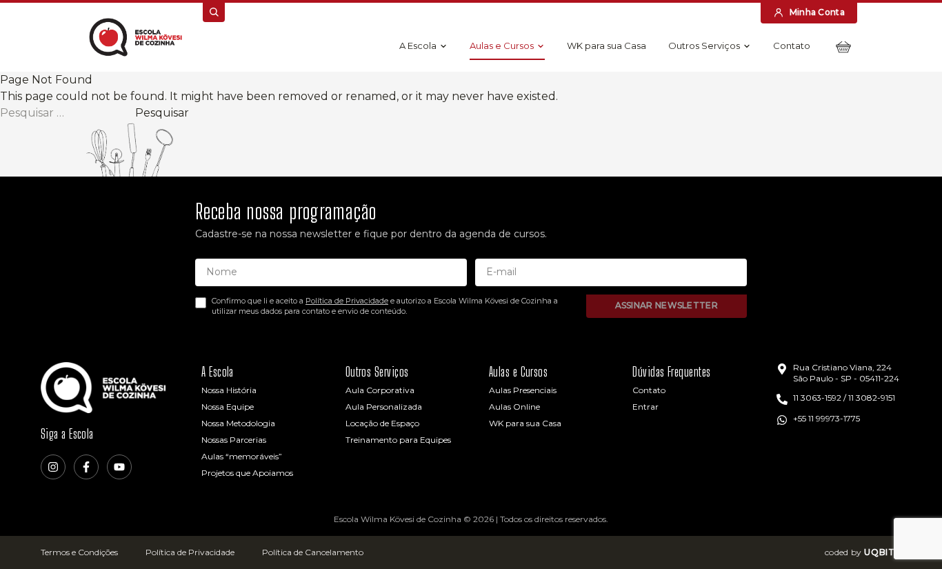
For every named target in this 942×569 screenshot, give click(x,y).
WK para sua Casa (606, 45)
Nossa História (229, 390)
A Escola (418, 45)
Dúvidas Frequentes (671, 371)
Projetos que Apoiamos (247, 473)
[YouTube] (119, 467)
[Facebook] (86, 467)
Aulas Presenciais (523, 390)
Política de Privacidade (346, 301)
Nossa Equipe (227, 406)
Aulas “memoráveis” (241, 456)
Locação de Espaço (382, 423)
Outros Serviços (704, 45)
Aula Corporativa (379, 390)
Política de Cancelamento (312, 552)
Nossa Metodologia (238, 423)
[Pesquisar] (214, 12)
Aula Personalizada (383, 406)
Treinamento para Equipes (398, 440)
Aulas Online (514, 406)
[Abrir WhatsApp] (907, 534)
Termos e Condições (79, 552)
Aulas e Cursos (502, 45)
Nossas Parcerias (233, 440)
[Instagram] (53, 467)
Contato (791, 45)
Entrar (645, 406)
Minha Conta (817, 12)
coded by (863, 552)
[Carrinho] (843, 47)
